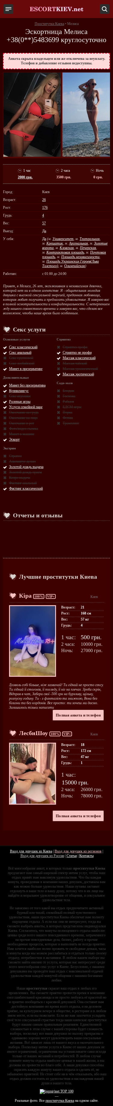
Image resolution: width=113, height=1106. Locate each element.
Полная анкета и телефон (78, 715)
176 (45, 207)
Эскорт (14, 439)
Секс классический (23, 347)
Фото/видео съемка (23, 429)
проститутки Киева (60, 1100)
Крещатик (54, 243)
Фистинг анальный (23, 483)
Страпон (15, 456)
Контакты (86, 856)
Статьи (72, 856)
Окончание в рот (21, 423)
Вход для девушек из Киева (31, 851)
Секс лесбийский (21, 363)
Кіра (25, 595)
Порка (67, 412)
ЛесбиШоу (33, 733)
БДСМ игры (72, 407)
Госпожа (69, 396)
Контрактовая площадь (65, 252)
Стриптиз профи (75, 347)
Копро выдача (19, 478)
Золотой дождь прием (25, 472)
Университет (63, 239)
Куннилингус (19, 391)
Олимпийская (74, 266)
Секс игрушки (19, 396)
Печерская (88, 248)
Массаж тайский (75, 363)
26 (44, 200)
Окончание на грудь (24, 412)
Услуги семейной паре (25, 407)
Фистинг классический (26, 488)
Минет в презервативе (25, 369)
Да (44, 231)
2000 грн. (25, 177)
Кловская (67, 248)
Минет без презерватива (27, 385)
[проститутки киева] (57, 9)
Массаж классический (79, 358)
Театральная (90, 239)
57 (44, 223)
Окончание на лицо (23, 418)
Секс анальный (20, 352)
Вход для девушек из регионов (78, 851)
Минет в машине (21, 434)
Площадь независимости (80, 257)
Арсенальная (78, 243)
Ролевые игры (19, 401)
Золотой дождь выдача (26, 467)
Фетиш (68, 418)
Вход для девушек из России (42, 856)
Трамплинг (71, 423)
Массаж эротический (78, 374)
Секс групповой (21, 358)
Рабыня (68, 401)
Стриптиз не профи (77, 352)
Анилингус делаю (22, 461)
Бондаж (68, 391)
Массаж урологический (80, 369)
